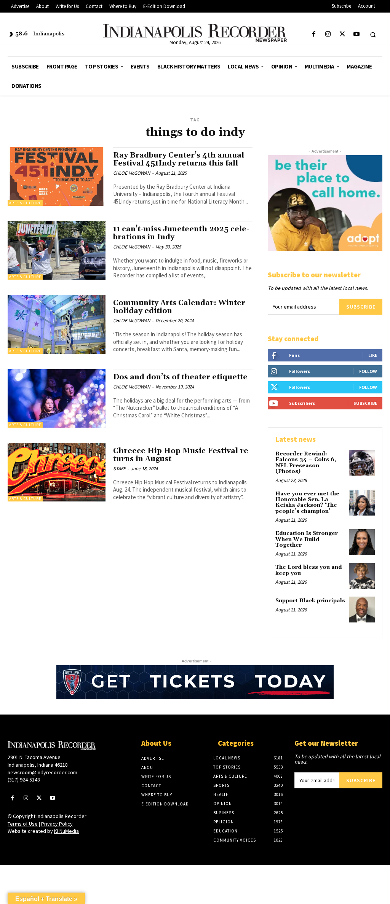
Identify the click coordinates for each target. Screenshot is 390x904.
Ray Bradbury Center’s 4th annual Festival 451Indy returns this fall (178, 159)
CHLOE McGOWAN (131, 173)
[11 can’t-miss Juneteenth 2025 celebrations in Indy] (56, 250)
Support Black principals (310, 600)
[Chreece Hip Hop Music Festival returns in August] (56, 472)
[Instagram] (328, 34)
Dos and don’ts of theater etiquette (180, 377)
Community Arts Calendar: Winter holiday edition (179, 306)
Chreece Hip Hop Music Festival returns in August (182, 454)
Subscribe (361, 306)
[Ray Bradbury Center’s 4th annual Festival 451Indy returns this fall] (56, 176)
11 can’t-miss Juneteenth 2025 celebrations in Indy (181, 233)
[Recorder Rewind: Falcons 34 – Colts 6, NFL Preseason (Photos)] (362, 463)
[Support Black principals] (362, 609)
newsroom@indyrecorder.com (42, 772)
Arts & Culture (25, 203)
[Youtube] (356, 34)
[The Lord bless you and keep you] (362, 576)
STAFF (119, 468)
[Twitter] (342, 34)
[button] (372, 34)
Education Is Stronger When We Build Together (306, 539)
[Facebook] (314, 34)
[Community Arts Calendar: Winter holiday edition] (56, 324)
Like (372, 355)
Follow (368, 371)
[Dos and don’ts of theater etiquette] (56, 398)
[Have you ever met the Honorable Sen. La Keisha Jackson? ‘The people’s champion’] (362, 503)
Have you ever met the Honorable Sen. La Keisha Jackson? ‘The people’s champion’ (307, 502)
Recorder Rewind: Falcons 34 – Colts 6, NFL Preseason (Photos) (305, 462)
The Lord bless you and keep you (308, 570)
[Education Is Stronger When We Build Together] (362, 542)
